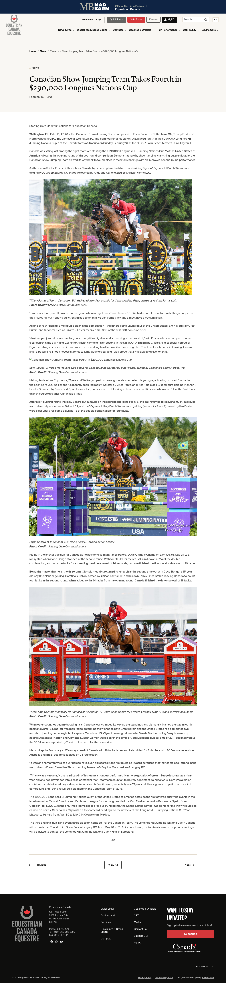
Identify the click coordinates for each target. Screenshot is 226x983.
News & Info (64, 30)
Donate (153, 19)
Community (189, 30)
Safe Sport (136, 19)
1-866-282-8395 (66, 932)
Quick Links (116, 19)
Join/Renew (87, 19)
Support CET (141, 936)
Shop (98, 19)
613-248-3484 (61, 935)
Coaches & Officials (140, 30)
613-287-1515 (62, 929)
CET (136, 916)
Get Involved (108, 916)
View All (113, 865)
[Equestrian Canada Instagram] (56, 941)
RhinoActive (208, 978)
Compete (118, 30)
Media (137, 922)
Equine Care (209, 30)
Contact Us (140, 929)
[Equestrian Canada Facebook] (51, 941)
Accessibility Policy (164, 978)
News (35, 68)
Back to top (202, 967)
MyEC (171, 19)
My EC (137, 943)
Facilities (106, 922)
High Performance (167, 30)
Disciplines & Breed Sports (92, 30)
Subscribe (190, 934)
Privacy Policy (144, 978)
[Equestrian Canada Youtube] (61, 941)
